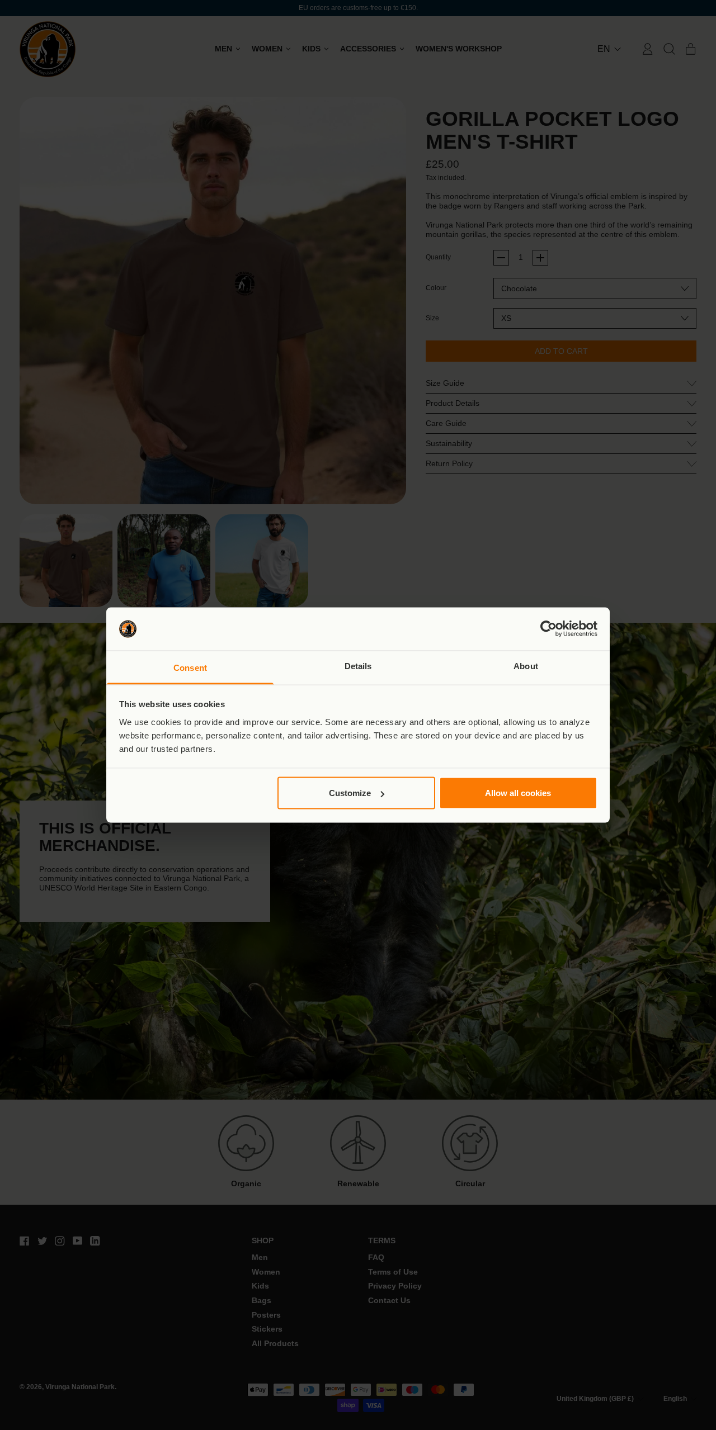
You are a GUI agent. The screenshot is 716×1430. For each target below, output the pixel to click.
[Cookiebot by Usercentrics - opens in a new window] (548, 629)
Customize (350, 793)
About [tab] (526, 665)
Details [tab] (358, 665)
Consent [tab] (190, 667)
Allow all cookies (518, 793)
